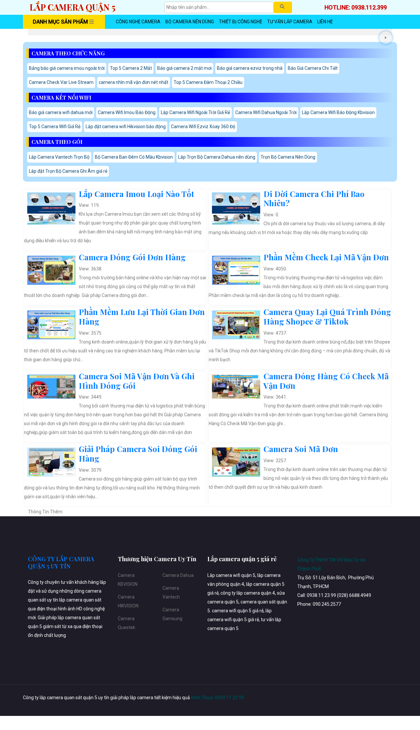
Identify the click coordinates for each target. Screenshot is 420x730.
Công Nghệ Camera (138, 21)
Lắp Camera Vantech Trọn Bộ (59, 157)
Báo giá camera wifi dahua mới (61, 112)
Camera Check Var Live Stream (61, 82)
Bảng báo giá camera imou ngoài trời (67, 68)
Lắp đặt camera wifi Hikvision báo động (126, 126)
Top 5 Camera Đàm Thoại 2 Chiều (208, 82)
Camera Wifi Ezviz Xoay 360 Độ (203, 126)
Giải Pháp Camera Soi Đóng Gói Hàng (138, 454)
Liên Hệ (325, 21)
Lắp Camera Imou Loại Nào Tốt (136, 193)
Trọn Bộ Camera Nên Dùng (288, 157)
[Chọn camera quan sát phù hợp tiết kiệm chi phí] (385, 37)
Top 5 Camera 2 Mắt (131, 68)
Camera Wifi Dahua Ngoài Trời (266, 112)
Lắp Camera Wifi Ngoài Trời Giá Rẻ (195, 112)
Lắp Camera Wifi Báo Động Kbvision (338, 112)
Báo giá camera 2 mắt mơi (184, 68)
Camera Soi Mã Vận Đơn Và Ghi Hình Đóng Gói (137, 381)
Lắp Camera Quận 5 (73, 7)
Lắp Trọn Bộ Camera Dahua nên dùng (216, 157)
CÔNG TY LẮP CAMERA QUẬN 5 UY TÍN (61, 562)
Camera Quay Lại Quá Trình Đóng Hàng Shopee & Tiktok (327, 316)
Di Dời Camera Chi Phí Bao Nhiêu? (314, 198)
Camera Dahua (178, 575)
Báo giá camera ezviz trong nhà (250, 68)
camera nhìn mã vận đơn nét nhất (133, 82)
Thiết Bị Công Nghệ (240, 21)
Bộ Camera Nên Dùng (189, 21)
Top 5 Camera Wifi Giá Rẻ (54, 126)
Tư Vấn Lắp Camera (289, 21)
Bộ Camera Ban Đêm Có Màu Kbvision (134, 157)
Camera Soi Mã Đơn (300, 449)
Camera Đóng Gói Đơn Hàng (132, 257)
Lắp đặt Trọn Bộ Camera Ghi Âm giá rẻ (68, 171)
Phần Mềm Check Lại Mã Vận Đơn (326, 257)
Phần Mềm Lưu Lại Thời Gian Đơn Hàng (142, 316)
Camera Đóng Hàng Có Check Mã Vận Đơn (326, 381)
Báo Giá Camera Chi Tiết (313, 68)
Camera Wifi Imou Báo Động (127, 112)
